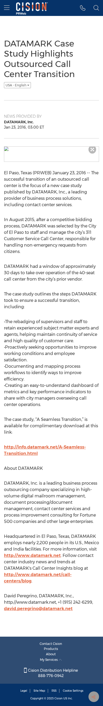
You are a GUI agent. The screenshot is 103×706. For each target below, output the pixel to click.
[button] (83, 8)
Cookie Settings (73, 690)
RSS (54, 690)
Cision (58, 698)
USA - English (16, 85)
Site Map (39, 690)
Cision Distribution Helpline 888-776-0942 (52, 673)
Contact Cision (51, 644)
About (51, 654)
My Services (49, 660)
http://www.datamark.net (32, 555)
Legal (23, 690)
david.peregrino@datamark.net (38, 608)
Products (51, 649)
